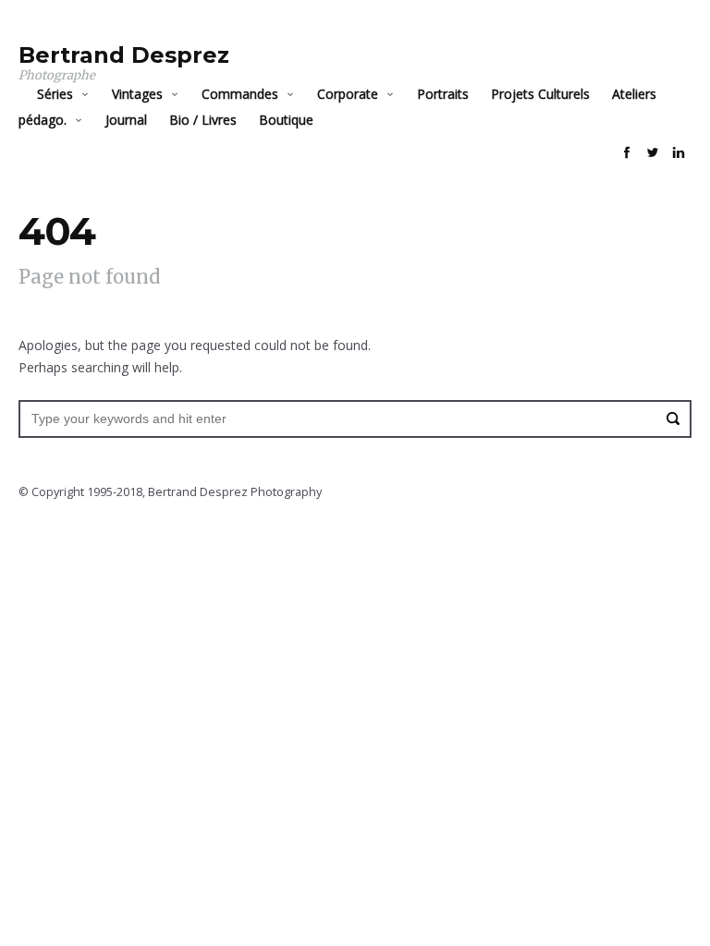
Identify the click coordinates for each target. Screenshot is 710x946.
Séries (55, 94)
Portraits (443, 94)
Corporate (347, 94)
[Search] (673, 418)
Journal (126, 119)
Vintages (137, 94)
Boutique (286, 119)
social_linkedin (679, 152)
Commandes (240, 94)
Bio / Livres (203, 119)
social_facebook (627, 152)
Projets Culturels (540, 94)
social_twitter (653, 152)
